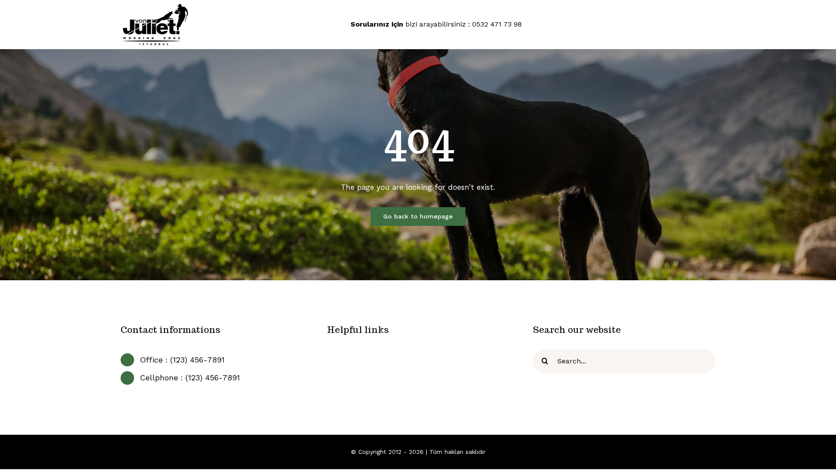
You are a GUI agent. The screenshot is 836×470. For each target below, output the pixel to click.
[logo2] (155, 6)
